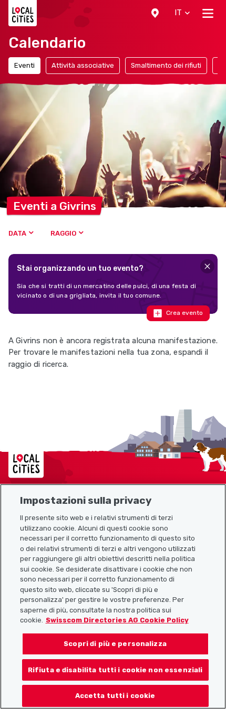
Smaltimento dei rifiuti (166, 65)
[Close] (207, 266)
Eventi (24, 65)
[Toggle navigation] (208, 13)
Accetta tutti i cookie (115, 696)
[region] (113, 596)
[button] (155, 13)
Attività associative (83, 65)
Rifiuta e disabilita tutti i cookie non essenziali (115, 670)
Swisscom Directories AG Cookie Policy (117, 620)
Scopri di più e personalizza (115, 644)
